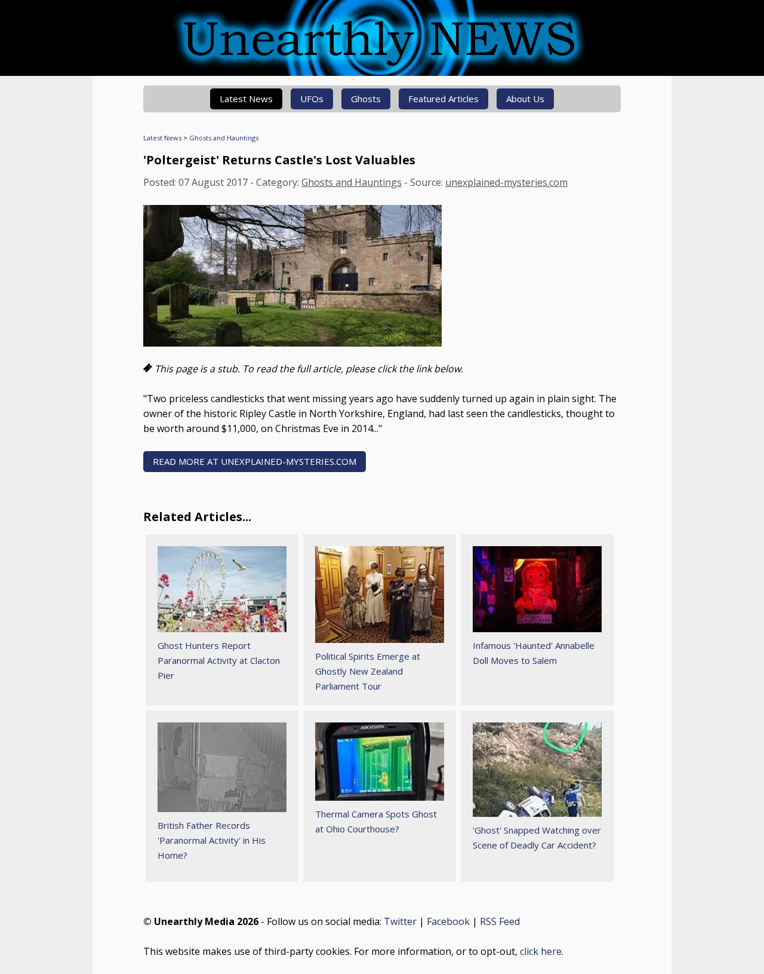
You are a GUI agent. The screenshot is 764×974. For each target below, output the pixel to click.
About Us (525, 99)
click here (541, 951)
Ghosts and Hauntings (223, 137)
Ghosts (366, 99)
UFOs (312, 99)
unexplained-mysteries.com (506, 182)
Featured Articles (443, 99)
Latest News (246, 99)
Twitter (400, 921)
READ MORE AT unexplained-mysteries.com (254, 461)
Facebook (448, 921)
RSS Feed (500, 921)
